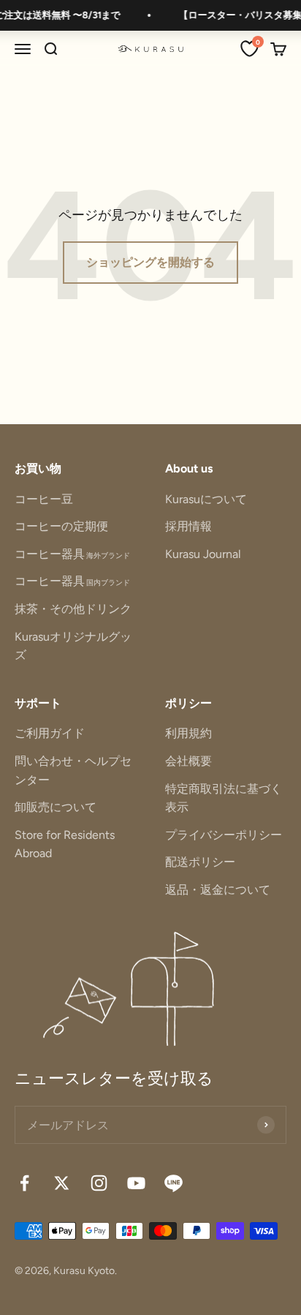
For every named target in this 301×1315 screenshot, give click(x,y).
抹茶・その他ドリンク (73, 609)
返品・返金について (217, 890)
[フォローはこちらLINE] (173, 1183)
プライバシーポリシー (223, 835)
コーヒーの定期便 (61, 526)
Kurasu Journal (203, 554)
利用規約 (188, 733)
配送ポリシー (200, 862)
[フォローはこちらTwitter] (62, 1183)
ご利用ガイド (50, 733)
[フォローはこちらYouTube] (136, 1183)
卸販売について (55, 807)
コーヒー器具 (72, 554)
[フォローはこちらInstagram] (99, 1183)
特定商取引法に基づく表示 (223, 798)
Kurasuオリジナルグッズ (73, 646)
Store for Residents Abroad (65, 844)
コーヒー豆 (44, 499)
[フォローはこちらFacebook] (24, 1183)
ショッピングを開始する (150, 262)
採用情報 (188, 526)
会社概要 (188, 761)
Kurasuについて (206, 499)
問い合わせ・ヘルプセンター (73, 770)
